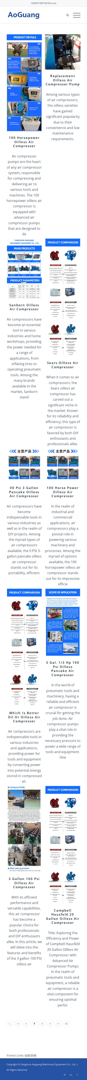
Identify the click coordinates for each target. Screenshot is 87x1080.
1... (10, 1023)
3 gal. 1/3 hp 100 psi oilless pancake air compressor (62, 668)
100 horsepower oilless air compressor (24, 142)
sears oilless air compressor (62, 365)
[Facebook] (77, 1075)
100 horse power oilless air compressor (63, 492)
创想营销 (30, 1055)
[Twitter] (64, 1075)
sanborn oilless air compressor (24, 307)
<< (18, 1023)
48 (66, 1023)
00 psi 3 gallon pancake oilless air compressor (24, 492)
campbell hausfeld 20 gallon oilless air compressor (62, 916)
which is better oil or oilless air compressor (24, 717)
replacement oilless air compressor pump (63, 80)
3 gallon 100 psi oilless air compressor (24, 883)
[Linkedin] (71, 1075)
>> (58, 1023)
